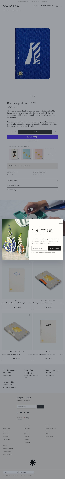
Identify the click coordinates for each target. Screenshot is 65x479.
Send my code (54, 248)
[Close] (61, 221)
